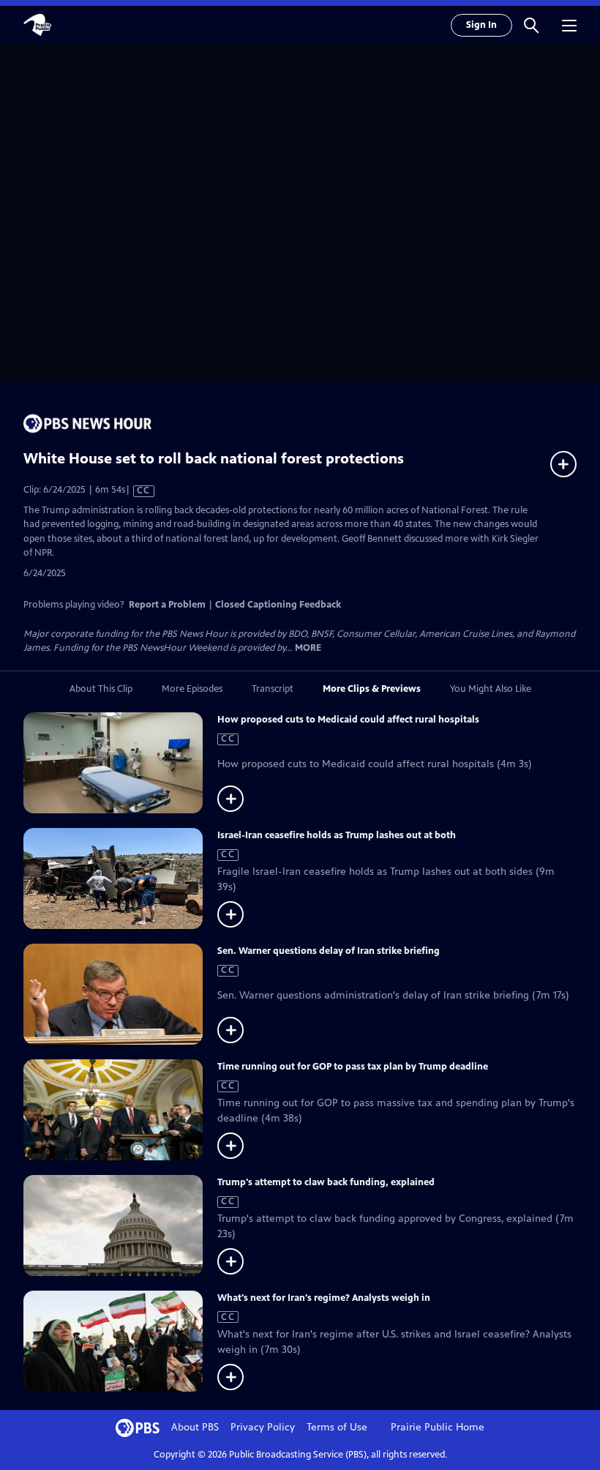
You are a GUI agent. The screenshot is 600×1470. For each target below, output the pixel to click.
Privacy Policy (262, 1427)
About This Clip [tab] (101, 689)
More (308, 648)
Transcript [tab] (272, 689)
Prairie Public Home (437, 1427)
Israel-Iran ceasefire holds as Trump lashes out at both (336, 835)
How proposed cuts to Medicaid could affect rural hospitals (348, 719)
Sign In (481, 25)
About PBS (195, 1427)
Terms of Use (337, 1427)
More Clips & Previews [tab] (372, 689)
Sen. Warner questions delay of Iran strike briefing (328, 951)
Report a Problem (167, 605)
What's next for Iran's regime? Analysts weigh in (323, 1298)
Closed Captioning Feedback (278, 605)
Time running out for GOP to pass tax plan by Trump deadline (352, 1066)
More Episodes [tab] (192, 689)
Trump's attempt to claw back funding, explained (326, 1182)
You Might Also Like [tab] (490, 689)
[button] (531, 25)
